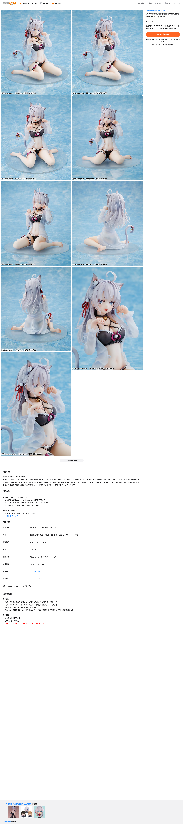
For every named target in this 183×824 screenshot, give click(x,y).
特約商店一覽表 (12, 516)
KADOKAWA (35, 571)
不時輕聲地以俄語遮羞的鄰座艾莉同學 (156, 10)
